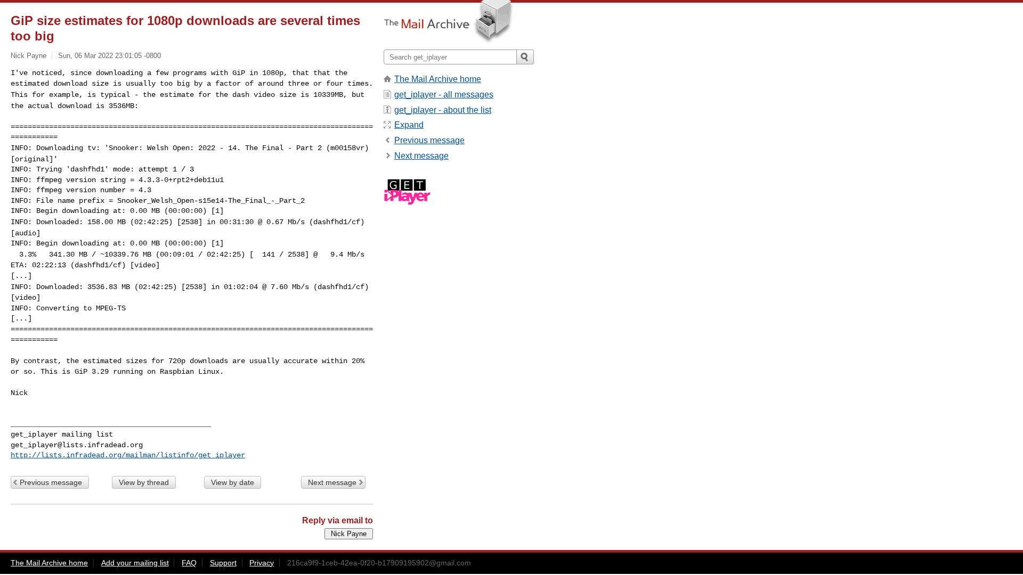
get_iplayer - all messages (443, 94)
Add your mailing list (135, 562)
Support (223, 562)
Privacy (261, 562)
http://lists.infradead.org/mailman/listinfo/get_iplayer (128, 455)
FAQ (189, 562)
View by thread (144, 482)
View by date (232, 482)
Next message (332, 482)
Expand (409, 124)
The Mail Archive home (437, 79)
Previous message (51, 482)
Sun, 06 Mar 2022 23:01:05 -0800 (109, 56)
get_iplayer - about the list (442, 109)
